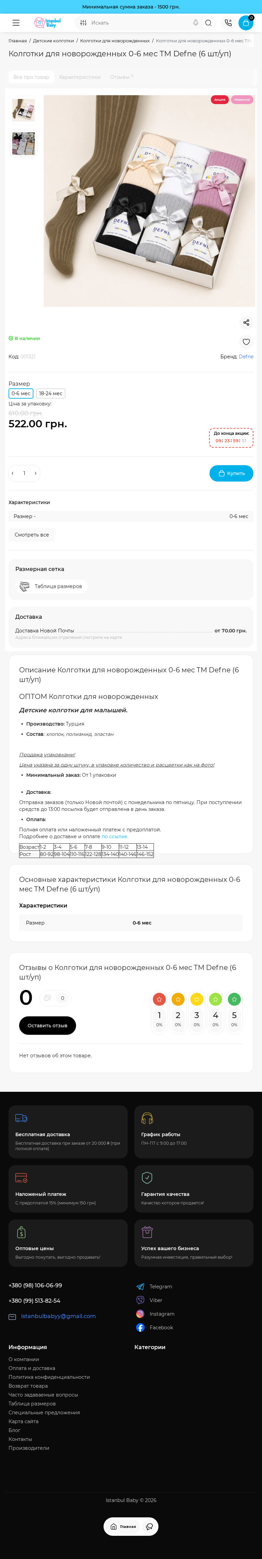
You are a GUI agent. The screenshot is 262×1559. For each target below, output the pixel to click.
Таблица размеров (32, 1404)
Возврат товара (28, 1386)
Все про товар (31, 77)
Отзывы (121, 77)
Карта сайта (24, 1421)
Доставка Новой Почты (44, 631)
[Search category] (83, 22)
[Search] (195, 22)
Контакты (20, 1439)
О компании (24, 1359)
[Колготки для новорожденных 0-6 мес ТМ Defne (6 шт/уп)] (149, 201)
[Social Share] (246, 322)
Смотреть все (32, 535)
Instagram (162, 1314)
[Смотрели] (149, 1526)
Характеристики (80, 77)
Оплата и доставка (32, 1368)
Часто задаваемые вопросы (43, 1395)
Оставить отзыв (48, 1025)
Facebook (161, 1328)
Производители (29, 1448)
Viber (156, 1300)
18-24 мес (50, 393)
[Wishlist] (246, 342)
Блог (14, 1430)
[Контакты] (228, 22)
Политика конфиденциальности (49, 1377)
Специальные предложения (44, 1413)
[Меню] (16, 22)
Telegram (161, 1287)
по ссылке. (115, 836)
